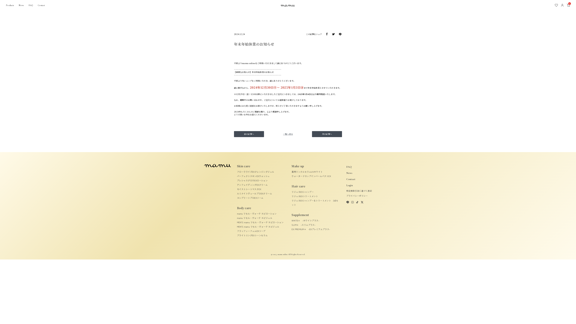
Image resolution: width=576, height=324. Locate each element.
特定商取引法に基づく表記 (359, 190)
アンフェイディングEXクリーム (252, 184)
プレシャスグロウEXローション (252, 180)
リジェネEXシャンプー (303, 191)
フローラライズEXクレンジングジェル (255, 171)
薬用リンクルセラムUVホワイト (307, 171)
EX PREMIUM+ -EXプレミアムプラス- (311, 229)
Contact (41, 5)
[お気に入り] (556, 5)
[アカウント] (562, 5)
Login (349, 185)
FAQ (31, 5)
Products (10, 5)
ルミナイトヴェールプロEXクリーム (254, 193)
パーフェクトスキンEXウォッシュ (253, 176)
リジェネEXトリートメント (305, 196)
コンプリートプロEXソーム (250, 197)
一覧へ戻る (288, 134)
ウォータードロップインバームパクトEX (311, 176)
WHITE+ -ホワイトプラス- (305, 220)
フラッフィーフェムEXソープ (251, 231)
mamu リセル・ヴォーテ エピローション (257, 213)
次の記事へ (327, 134)
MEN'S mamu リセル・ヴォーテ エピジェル (258, 226)
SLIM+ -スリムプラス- (304, 224)
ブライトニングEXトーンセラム (252, 235)
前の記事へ (249, 134)
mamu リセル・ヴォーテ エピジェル (254, 217)
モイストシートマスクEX (249, 189)
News (21, 5)
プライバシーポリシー (357, 195)
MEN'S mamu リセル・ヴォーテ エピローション (260, 222)
